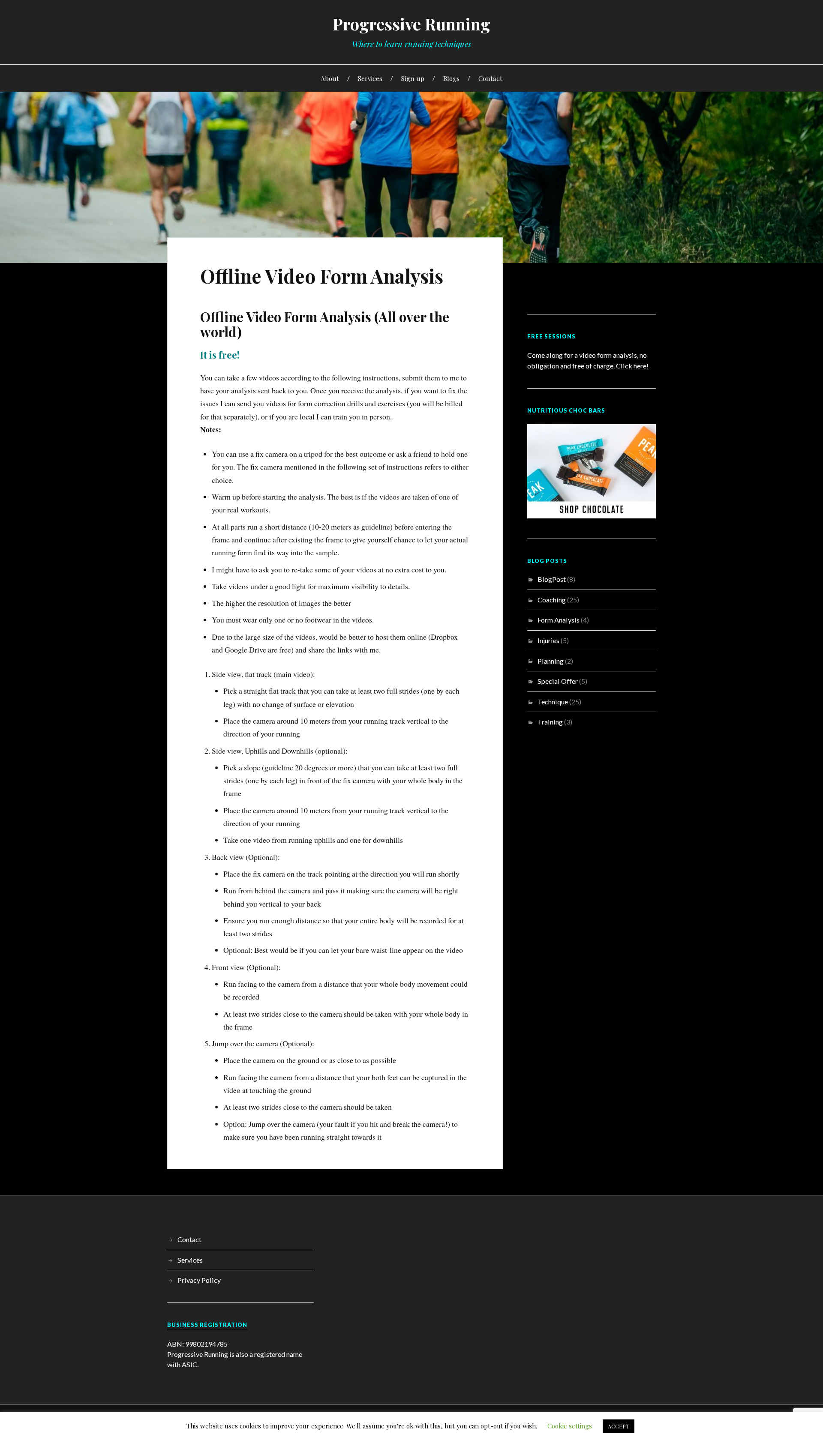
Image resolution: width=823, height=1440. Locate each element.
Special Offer (558, 681)
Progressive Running (411, 24)
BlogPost (552, 579)
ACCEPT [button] (618, 1426)
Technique (553, 702)
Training (550, 722)
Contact (490, 78)
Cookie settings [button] (569, 1426)
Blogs (451, 78)
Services (370, 78)
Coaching (552, 600)
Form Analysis (559, 620)
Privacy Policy (199, 1280)
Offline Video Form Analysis (321, 275)
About (330, 78)
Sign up (412, 78)
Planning (551, 661)
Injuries (548, 640)
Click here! (632, 366)
